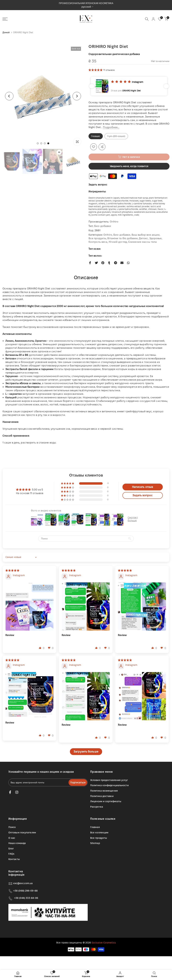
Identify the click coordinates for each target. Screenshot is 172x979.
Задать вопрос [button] (142, 495)
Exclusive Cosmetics (104, 942)
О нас (11, 838)
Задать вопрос (98, 184)
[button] (96, 69)
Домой (6, 32)
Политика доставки (102, 796)
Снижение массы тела (142, 241)
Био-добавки (102, 226)
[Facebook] (10, 792)
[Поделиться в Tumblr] (109, 263)
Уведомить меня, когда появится (129, 166)
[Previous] (9, 96)
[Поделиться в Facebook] (90, 263)
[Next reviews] (166, 86)
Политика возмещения (104, 790)
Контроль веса (98, 241)
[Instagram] (16, 792)
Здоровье (155, 238)
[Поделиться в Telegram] (115, 263)
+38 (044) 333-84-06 (26, 898)
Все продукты (97, 238)
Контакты (14, 859)
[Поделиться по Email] (121, 263)
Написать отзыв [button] (142, 486)
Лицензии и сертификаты (105, 801)
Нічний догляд (118, 241)
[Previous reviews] (91, 86)
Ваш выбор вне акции (146, 234)
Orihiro (114, 221)
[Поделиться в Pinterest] (102, 263)
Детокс (143, 238)
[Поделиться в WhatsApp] (128, 263)
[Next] (77, 96)
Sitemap (95, 843)
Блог (11, 848)
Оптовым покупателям (22, 832)
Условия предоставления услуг (109, 780)
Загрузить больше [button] (86, 751)
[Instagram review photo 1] (29, 606)
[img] (12, 570)
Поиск (12, 827)
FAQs (11, 853)
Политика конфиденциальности (109, 785)
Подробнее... (111, 127)
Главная (95, 827)
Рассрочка (96, 806)
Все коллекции (99, 832)
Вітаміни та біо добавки (122, 238)
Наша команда (17, 843)
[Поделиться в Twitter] (96, 263)
